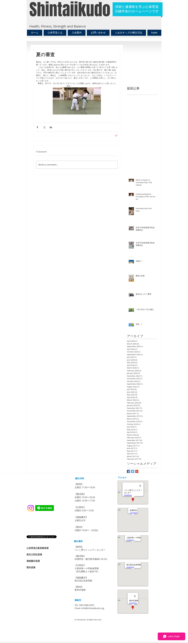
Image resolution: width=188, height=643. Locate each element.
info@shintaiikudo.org (92, 608)
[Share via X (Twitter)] (44, 127)
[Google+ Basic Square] (136, 471)
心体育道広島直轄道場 (38, 547)
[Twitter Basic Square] (132, 471)
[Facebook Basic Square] (128, 471)
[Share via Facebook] (37, 127)
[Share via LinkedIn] (51, 127)
